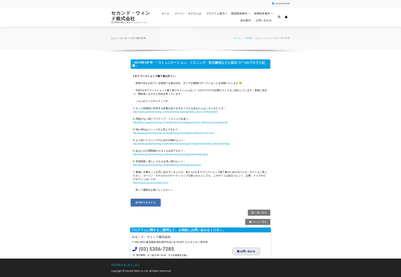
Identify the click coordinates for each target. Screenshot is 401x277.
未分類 (248, 38)
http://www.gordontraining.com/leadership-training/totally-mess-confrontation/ (175, 112)
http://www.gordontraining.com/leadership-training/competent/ (167, 165)
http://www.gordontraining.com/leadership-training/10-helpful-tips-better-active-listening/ (181, 143)
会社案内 (245, 20)
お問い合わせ (264, 20)
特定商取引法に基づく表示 (125, 264)
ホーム (165, 13)
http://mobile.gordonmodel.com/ (150, 182)
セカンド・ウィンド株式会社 (130, 15)
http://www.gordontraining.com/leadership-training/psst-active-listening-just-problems (180, 122)
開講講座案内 (239, 13)
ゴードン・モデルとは (187, 13)
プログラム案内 (215, 13)
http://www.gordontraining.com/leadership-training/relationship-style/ (170, 154)
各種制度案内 (262, 13)
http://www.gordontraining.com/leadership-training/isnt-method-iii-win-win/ (173, 133)
